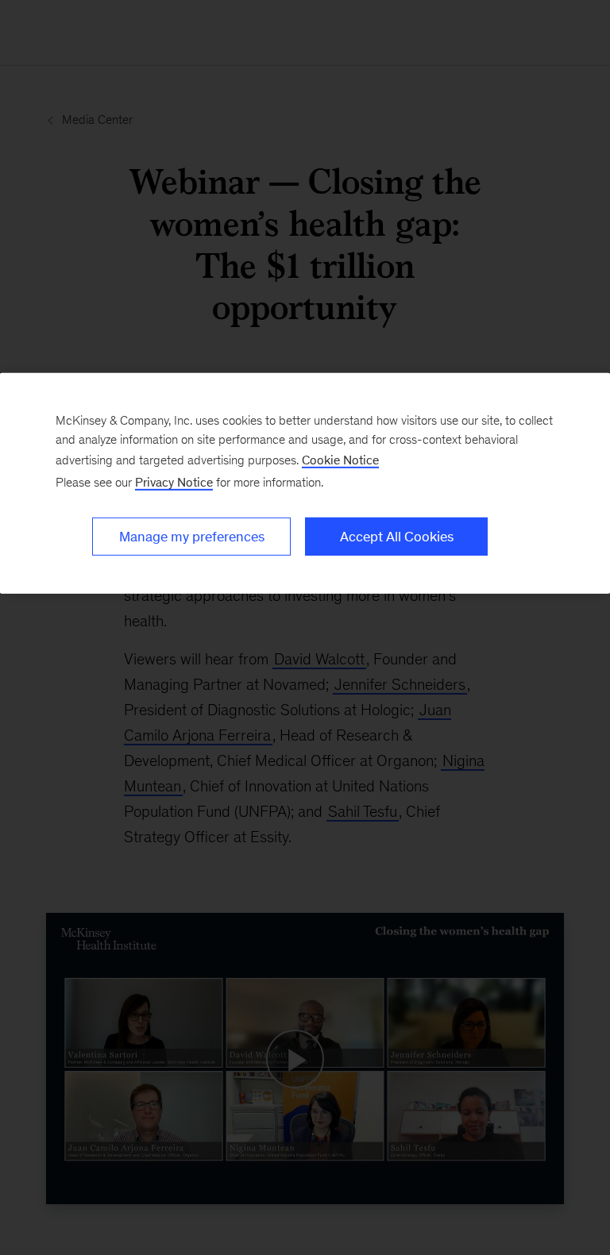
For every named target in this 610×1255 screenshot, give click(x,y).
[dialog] (305, 483)
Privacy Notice (174, 482)
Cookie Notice (340, 460)
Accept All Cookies (397, 537)
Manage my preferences (191, 537)
